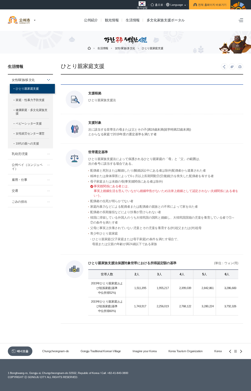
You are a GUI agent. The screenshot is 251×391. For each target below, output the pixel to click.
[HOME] (89, 48)
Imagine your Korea (145, 351)
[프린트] (240, 66)
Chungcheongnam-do (55, 351)
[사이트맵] (241, 20)
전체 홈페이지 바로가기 (212, 4)
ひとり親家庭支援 (152, 48)
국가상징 (142, 7)
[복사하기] (232, 66)
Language (176, 4)
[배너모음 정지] (235, 351)
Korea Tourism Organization (185, 351)
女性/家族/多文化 (125, 48)
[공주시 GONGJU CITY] (19, 16)
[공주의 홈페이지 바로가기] (35, 16)
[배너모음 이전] (230, 351)
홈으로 (159, 4)
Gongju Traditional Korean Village (101, 351)
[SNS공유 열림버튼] (224, 66)
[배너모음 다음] (240, 351)
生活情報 (102, 48)
